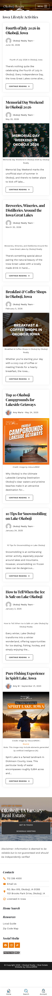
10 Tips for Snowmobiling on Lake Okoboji (26, 516)
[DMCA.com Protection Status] (11, 952)
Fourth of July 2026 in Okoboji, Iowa (23, 30)
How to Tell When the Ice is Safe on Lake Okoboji (25, 594)
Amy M (16, 686)
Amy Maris (18, 412)
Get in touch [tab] (26, 825)
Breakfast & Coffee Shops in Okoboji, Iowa (26, 294)
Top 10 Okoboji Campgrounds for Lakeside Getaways (21, 399)
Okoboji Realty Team (23, 41)
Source (26, 744)
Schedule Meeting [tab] (26, 831)
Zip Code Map (10, 928)
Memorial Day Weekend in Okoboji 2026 (24, 104)
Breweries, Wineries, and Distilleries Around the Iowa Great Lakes (25, 210)
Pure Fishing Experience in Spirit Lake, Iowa (25, 676)
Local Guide (9, 923)
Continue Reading (18, 85)
